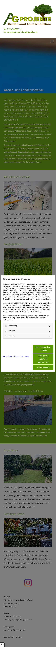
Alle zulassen (43, 367)
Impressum (25, 356)
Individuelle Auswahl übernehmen (43, 358)
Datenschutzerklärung (11, 356)
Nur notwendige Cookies (43, 349)
